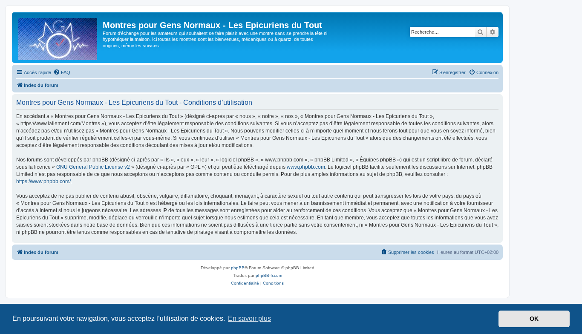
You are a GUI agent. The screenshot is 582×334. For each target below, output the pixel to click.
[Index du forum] (58, 37)
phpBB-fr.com (269, 275)
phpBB (238, 267)
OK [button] (534, 318)
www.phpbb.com (306, 167)
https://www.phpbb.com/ (43, 181)
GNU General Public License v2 (93, 167)
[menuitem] (61, 72)
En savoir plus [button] (249, 318)
